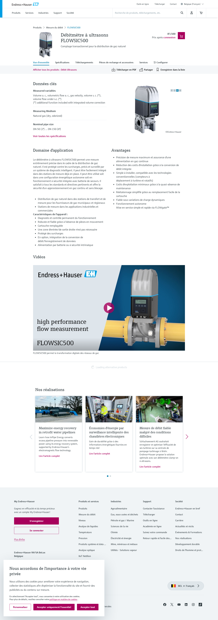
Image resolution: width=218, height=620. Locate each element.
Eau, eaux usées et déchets (124, 514)
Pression (83, 538)
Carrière (179, 520)
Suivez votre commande (155, 532)
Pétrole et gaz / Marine (122, 520)
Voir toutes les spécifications (49, 136)
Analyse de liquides (88, 526)
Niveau (82, 520)
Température (85, 532)
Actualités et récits (184, 526)
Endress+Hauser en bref (187, 508)
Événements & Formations (188, 532)
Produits (37, 27)
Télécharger (160, 4)
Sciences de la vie (119, 526)
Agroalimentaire (119, 508)
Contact (173, 4)
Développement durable (187, 544)
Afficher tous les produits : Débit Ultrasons (55, 69)
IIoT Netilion (85, 556)
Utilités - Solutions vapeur (124, 550)
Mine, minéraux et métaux (124, 544)
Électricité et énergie (121, 538)
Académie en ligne (152, 526)
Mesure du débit (54, 27)
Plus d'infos (19, 539)
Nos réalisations (183, 538)
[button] (36, 521)
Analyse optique (87, 550)
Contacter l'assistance (153, 508)
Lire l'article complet (49, 455)
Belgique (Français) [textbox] (192, 4)
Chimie (114, 532)
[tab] (42, 62)
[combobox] (194, 4)
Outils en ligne (143, 4)
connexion (169, 37)
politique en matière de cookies (63, 599)
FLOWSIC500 (73, 27)
